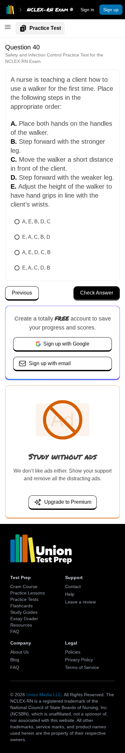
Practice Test (45, 28)
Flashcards (21, 605)
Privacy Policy (79, 659)
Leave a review (80, 601)
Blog (14, 659)
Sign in (87, 9)
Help (69, 594)
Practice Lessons (27, 592)
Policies (72, 652)
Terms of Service (82, 667)
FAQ (14, 631)
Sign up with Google (66, 344)
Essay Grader (24, 618)
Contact (73, 586)
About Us (19, 652)
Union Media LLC (44, 694)
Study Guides (24, 612)
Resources (21, 625)
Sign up (111, 9)
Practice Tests (24, 599)
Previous (22, 292)
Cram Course (24, 586)
